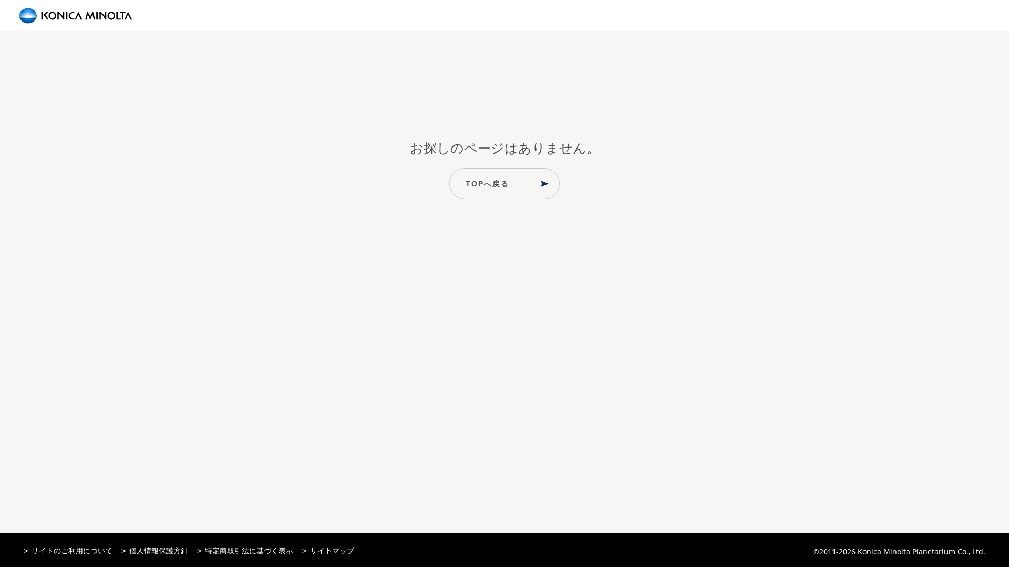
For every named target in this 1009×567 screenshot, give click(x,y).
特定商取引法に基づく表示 (249, 551)
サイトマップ (332, 551)
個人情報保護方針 (158, 551)
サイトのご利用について (72, 551)
